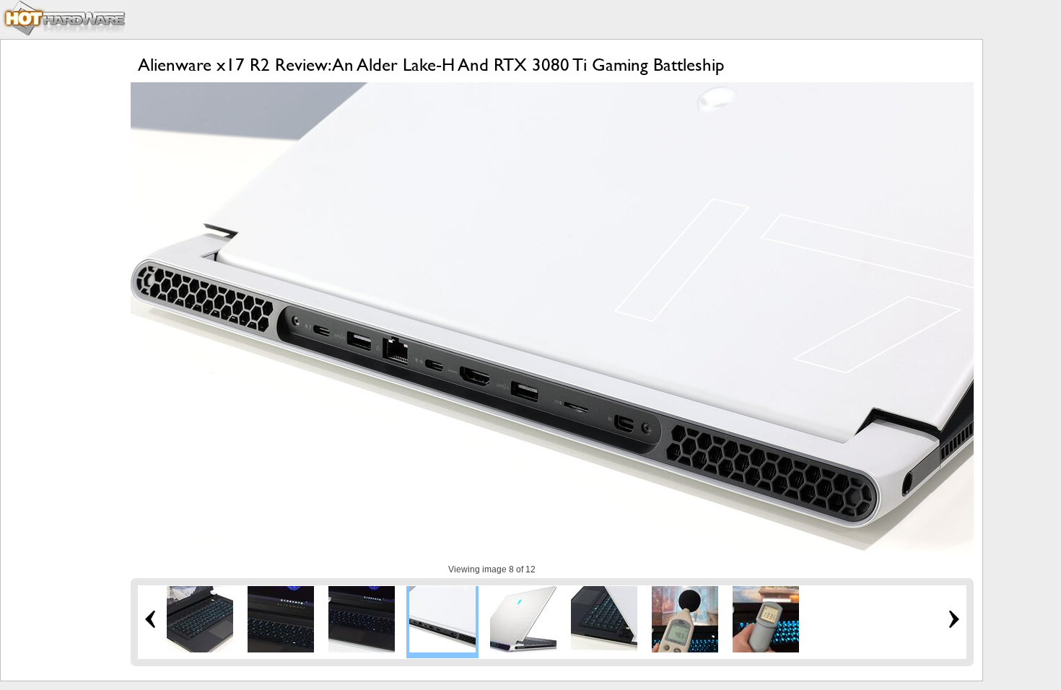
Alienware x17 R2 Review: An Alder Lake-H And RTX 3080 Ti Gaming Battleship (431, 64)
